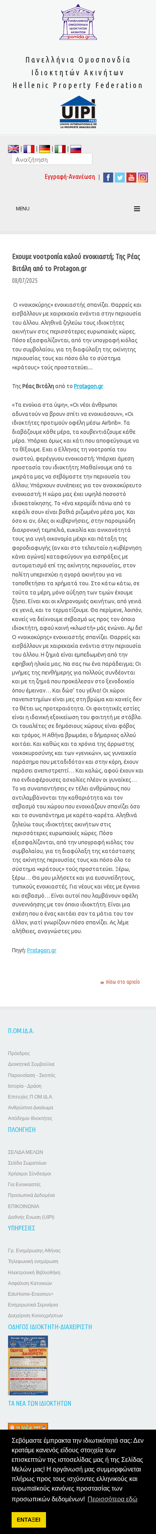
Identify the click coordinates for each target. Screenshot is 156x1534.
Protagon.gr (41, 950)
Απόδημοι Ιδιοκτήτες (30, 1118)
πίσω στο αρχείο (123, 982)
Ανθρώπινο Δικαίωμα (30, 1107)
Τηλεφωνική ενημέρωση (33, 1261)
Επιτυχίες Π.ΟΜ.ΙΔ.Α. (30, 1097)
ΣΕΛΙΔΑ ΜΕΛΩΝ (25, 1152)
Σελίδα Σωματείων (27, 1163)
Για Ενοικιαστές (24, 1184)
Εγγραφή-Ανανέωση (70, 176)
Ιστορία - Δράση (25, 1086)
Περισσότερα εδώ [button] (113, 1499)
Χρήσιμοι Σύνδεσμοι (29, 1174)
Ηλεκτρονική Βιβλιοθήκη (34, 1272)
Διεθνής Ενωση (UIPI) (31, 1217)
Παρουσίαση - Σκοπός (32, 1075)
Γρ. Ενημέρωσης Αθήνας (34, 1250)
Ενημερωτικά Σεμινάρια (33, 1305)
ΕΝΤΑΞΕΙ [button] (28, 1519)
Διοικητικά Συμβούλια (31, 1064)
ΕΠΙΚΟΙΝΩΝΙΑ (23, 1206)
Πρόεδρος (19, 1053)
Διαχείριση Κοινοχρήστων (35, 1315)
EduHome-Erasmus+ (31, 1294)
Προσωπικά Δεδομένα (31, 1195)
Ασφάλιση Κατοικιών (30, 1283)
